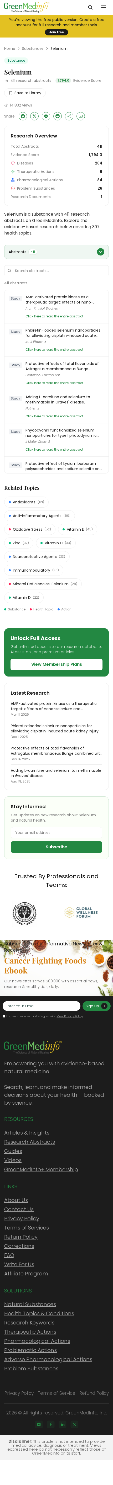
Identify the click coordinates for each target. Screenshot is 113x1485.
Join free (56, 32)
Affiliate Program (26, 1273)
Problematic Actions (30, 1350)
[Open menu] (103, 7)
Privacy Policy (21, 1218)
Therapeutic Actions (30, 1331)
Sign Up (92, 1006)
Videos (13, 1160)
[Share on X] (34, 116)
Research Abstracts (29, 1142)
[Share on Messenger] (46, 116)
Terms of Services (26, 1227)
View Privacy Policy (70, 1016)
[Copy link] (69, 116)
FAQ (9, 1255)
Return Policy (21, 1237)
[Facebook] (51, 1424)
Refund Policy (94, 1393)
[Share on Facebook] (23, 116)
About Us (16, 1200)
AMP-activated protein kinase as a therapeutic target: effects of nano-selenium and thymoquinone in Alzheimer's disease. (59, 299)
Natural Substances (30, 1304)
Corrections (19, 1246)
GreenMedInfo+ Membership (41, 1169)
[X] (74, 1424)
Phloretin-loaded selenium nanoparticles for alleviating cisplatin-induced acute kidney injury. (62, 333)
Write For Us (19, 1264)
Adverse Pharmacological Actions (48, 1359)
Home (9, 48)
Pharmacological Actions (37, 1341)
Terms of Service (56, 1393)
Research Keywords (29, 1322)
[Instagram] (39, 1424)
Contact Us (19, 1209)
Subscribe (56, 847)
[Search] (90, 7)
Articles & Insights (26, 1132)
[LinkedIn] (62, 1424)
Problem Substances (31, 1368)
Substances (33, 48)
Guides (13, 1151)
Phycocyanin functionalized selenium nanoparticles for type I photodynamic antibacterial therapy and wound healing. (63, 433)
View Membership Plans (56, 664)
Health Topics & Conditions (39, 1313)
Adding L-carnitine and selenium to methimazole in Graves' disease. (57, 399)
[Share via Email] (80, 116)
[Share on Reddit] (57, 116)
